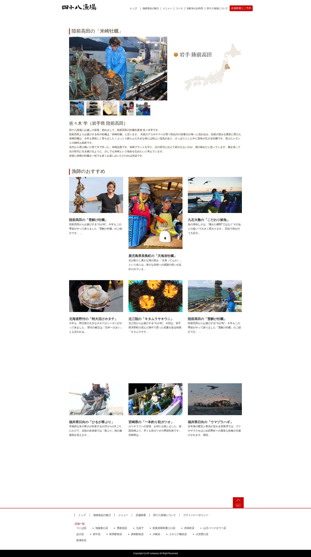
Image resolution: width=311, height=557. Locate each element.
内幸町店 (189, 528)
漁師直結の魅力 (151, 8)
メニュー (167, 8)
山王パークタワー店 (214, 528)
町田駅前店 (115, 534)
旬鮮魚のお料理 (195, 8)
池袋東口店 (101, 528)
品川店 (80, 534)
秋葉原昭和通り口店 (164, 528)
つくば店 (81, 528)
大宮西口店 (202, 534)
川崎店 (156, 534)
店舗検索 (141, 515)
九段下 (140, 528)
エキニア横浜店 (178, 534)
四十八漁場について (217, 8)
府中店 (96, 534)
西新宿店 (122, 528)
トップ (133, 8)
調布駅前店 (137, 534)
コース (179, 8)
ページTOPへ (238, 505)
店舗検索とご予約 (241, 8)
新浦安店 (81, 540)
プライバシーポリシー (195, 515)
